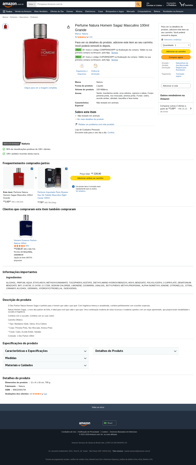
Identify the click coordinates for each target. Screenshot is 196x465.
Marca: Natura (81, 34)
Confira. (111, 132)
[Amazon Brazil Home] (84, 424)
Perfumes (14, 17)
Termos (114, 52)
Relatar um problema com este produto (96, 124)
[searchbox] (85, 4)
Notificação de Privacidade (88, 432)
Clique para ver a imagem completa (40, 88)
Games (69, 11)
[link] (53, 178)
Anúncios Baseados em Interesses (123, 432)
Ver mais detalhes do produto (90, 119)
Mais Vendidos (40, 11)
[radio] (5, 26)
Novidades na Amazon (173, 11)
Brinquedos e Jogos (115, 11)
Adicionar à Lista (170, 86)
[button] (7, 11)
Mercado (131, 11)
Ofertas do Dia (57, 11)
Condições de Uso (69, 432)
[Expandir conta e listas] (163, 5)
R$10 (78, 57)
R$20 (78, 50)
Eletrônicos (90, 11)
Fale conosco (118, 451)
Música (79, 11)
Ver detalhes (81, 191)
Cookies (104, 432)
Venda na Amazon (23, 11)
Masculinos (24, 17)
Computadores (144, 11)
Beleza (157, 11)
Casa (100, 11)
